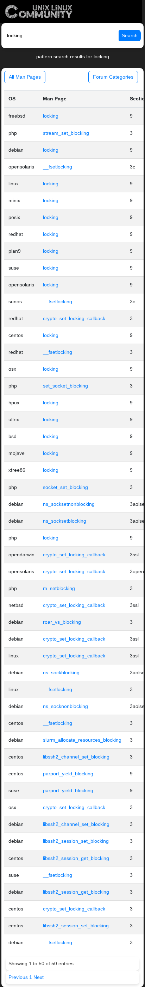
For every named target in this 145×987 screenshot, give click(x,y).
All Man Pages (25, 77)
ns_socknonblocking (65, 706)
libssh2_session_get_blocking (76, 858)
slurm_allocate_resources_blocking (82, 740)
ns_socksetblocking (64, 521)
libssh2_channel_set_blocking (76, 757)
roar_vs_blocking (62, 622)
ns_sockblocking (61, 672)
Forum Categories (113, 77)
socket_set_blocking (65, 487)
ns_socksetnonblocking (69, 504)
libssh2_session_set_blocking (76, 841)
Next (38, 977)
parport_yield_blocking (68, 773)
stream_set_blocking (66, 133)
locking (50, 116)
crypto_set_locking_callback (74, 318)
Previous (18, 977)
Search (130, 35)
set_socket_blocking (65, 386)
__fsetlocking (57, 167)
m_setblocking (59, 588)
